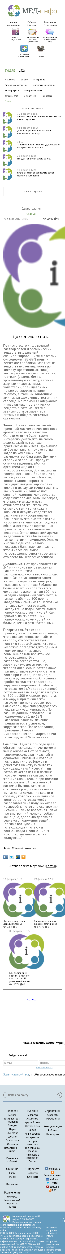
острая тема (30, 95)
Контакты (32, 1176)
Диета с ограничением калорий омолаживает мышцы (34, 130)
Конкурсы (12, 1196)
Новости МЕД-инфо (12, 1149)
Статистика (12, 1140)
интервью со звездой (44, 85)
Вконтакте (54, 1168)
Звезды (12, 1125)
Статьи (51, 866)
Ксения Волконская (24, 848)
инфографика (12, 90)
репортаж (47, 95)
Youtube (54, 1186)
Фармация (12, 1144)
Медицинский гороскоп (12, 1202)
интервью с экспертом (16, 85)
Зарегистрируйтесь (16, 1074)
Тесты (12, 1207)
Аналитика (32, 1118)
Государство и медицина (12, 1120)
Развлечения (50, 25)
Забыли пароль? (44, 1067)
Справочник (50, 22)
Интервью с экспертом (32, 1156)
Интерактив (32, 1137)
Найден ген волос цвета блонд (34, 157)
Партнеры (32, 1173)
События (12, 1136)
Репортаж (32, 1115)
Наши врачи (52, 1134)
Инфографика (32, 1133)
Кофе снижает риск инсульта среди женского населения (35, 172)
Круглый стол (32, 1122)
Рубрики (32, 22)
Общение (31, 25)
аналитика (10, 79)
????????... (32, 1000)
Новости (13, 22)
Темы (22, 69)
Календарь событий (12, 1160)
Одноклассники (52, 1175)
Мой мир (54, 1179)
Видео (32, 1129)
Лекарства (53, 1115)
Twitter (54, 1182)
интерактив (39, 79)
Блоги (12, 1173)
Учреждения (53, 1118)
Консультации (13, 25)
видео (24, 79)
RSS (54, 1190)
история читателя (33, 90)
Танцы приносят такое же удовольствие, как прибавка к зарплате (38, 144)
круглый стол (11, 95)
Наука (12, 1129)
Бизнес (12, 1115)
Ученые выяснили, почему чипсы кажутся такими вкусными (39, 116)
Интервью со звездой (32, 1149)
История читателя (32, 1142)
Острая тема (32, 1126)
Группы (12, 1176)
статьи (8, 101)
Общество (12, 1133)
